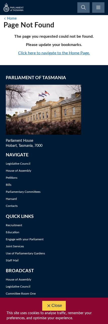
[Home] (14, 7)
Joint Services (15, 246)
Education (12, 232)
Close (56, 305)
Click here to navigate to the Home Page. (54, 53)
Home (12, 18)
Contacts (12, 205)
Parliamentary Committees (23, 191)
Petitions (11, 177)
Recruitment (14, 225)
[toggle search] (83, 7)
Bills (8, 184)
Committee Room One (21, 293)
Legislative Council (18, 163)
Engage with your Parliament (24, 239)
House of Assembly (18, 170)
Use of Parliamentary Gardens (25, 253)
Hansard (11, 198)
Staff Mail (12, 260)
